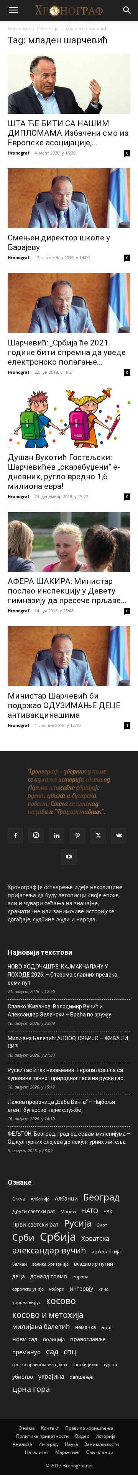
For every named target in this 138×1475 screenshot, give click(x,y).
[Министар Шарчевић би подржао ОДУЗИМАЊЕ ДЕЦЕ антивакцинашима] (69, 656)
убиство (22, 1376)
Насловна (19, 28)
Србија (58, 1237)
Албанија (40, 1199)
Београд (101, 1197)
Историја (105, 1436)
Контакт (50, 1428)
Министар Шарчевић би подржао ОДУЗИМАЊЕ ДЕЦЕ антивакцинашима (64, 705)
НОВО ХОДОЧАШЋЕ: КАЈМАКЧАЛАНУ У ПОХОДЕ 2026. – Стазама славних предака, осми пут (63, 975)
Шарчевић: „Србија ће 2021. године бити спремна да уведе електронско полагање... (67, 352)
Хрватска (95, 1238)
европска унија (28, 1289)
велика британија (50, 1264)
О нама (26, 1428)
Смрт (102, 1225)
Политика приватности (42, 1436)
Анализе (22, 1444)
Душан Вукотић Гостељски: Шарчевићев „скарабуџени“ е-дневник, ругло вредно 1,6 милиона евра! (64, 472)
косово (61, 1301)
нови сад (25, 1339)
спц (70, 1351)
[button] (13, 10)
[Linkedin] (56, 836)
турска (110, 1364)
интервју (81, 1288)
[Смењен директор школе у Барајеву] (69, 198)
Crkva (18, 1198)
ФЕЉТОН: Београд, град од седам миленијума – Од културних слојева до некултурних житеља (69, 1138)
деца (18, 1276)
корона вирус (26, 1302)
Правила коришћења (89, 1428)
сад (52, 1351)
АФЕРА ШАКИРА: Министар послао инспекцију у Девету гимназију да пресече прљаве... (67, 591)
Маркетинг (67, 1452)
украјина (51, 1377)
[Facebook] (15, 836)
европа (80, 1276)
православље (88, 1339)
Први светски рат (35, 1224)
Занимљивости (101, 1444)
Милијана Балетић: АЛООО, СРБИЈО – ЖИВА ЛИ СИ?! (68, 1042)
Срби (23, 1237)
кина (103, 1289)
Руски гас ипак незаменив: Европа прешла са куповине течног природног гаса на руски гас (65, 1074)
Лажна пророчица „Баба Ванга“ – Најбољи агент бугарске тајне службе (61, 1106)
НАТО (89, 1211)
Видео (82, 1436)
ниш (106, 1327)
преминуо (26, 1352)
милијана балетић (41, 1326)
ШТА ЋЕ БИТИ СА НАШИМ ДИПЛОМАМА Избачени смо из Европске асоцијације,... (68, 133)
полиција (54, 1339)
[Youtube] (69, 857)
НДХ (108, 1211)
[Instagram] (36, 835)
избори (56, 1289)
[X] (98, 836)
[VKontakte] (119, 836)
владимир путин (93, 1263)
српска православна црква (39, 1364)
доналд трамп (48, 1276)
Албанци (66, 1198)
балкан (19, 1264)
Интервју (48, 1444)
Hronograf (18, 153)
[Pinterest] (77, 836)
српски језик (85, 1364)
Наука (71, 1444)
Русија (77, 1223)
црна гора (31, 1389)
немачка (85, 1327)
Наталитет (37, 1452)
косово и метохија (48, 1315)
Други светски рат (33, 1211)
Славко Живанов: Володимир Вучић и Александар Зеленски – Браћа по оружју (59, 1010)
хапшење (81, 1376)
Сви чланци (99, 1452)
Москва (68, 1211)
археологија (106, 1251)
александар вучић (49, 1250)
